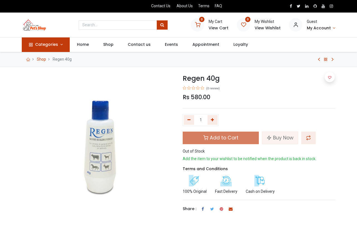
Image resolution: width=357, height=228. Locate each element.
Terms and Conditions (205, 169)
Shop (41, 59)
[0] (197, 24)
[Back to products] (325, 59)
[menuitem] (83, 44)
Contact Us (160, 6)
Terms (203, 6)
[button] (308, 138)
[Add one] (213, 120)
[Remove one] (189, 120)
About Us (185, 6)
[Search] (162, 25)
